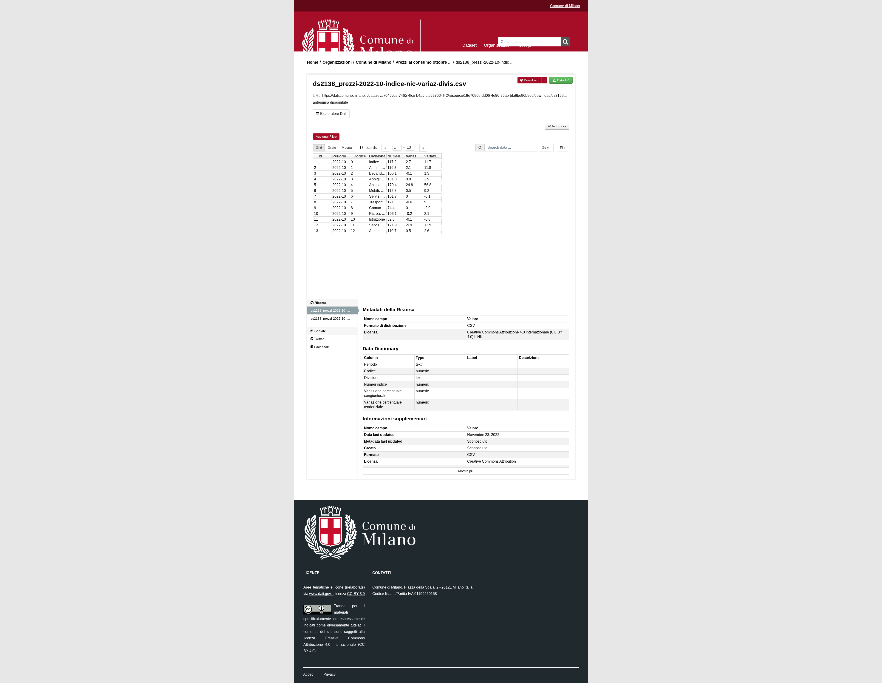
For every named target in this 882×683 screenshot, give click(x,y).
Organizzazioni (497, 45)
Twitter (318, 339)
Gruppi (525, 45)
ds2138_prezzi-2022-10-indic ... (485, 62)
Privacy (329, 674)
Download (530, 80)
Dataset (469, 45)
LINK (478, 337)
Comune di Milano (565, 6)
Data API (563, 80)
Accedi (308, 674)
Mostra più (466, 471)
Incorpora (558, 126)
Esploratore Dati (333, 114)
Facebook (321, 347)
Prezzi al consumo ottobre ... (424, 62)
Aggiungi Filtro (326, 136)
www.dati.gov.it (321, 594)
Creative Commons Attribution (491, 461)
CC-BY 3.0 (356, 594)
